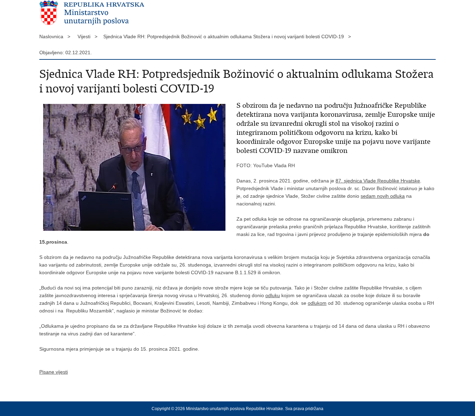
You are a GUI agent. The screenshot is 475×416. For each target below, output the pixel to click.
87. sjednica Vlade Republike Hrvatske (378, 180)
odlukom (317, 303)
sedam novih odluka (383, 196)
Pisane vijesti (53, 372)
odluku (272, 295)
